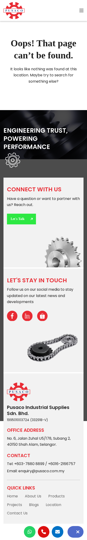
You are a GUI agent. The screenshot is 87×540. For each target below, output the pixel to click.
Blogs (34, 504)
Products (56, 496)
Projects (14, 504)
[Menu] (81, 10)
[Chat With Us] (76, 532)
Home (12, 496)
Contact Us (17, 513)
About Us (33, 496)
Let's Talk (18, 219)
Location (53, 504)
